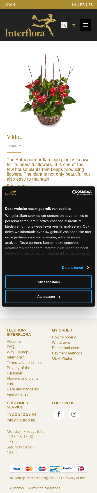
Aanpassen (46, 296)
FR (82, 5)
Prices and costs (66, 348)
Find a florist (17, 394)
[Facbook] (59, 415)
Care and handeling (23, 389)
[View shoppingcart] (75, 25)
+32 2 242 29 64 (21, 414)
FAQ (10, 347)
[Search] (64, 25)
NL (74, 5)
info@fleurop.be (21, 420)
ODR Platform (64, 358)
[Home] (30, 24)
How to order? (64, 337)
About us (14, 341)
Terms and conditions (25, 363)
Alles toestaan (48, 282)
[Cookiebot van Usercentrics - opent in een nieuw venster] (72, 193)
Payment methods (67, 353)
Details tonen (72, 267)
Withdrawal (61, 342)
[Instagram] (74, 415)
